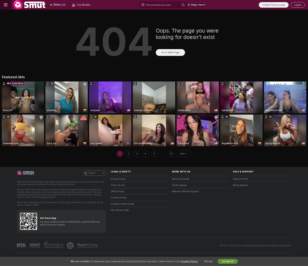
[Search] (183, 4)
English (92, 173)
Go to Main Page (170, 52)
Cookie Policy (189, 261)
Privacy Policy (118, 179)
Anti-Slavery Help (120, 210)
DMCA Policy (117, 191)
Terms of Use (118, 185)
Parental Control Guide (122, 204)
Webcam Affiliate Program (185, 191)
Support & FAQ (240, 179)
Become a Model (180, 179)
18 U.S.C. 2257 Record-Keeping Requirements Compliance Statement (255, 245)
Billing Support (240, 185)
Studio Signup (179, 185)
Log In (297, 5)
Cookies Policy (119, 197)
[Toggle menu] (5, 5)
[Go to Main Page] (29, 5)
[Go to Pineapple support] (70, 245)
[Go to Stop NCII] (87, 245)
